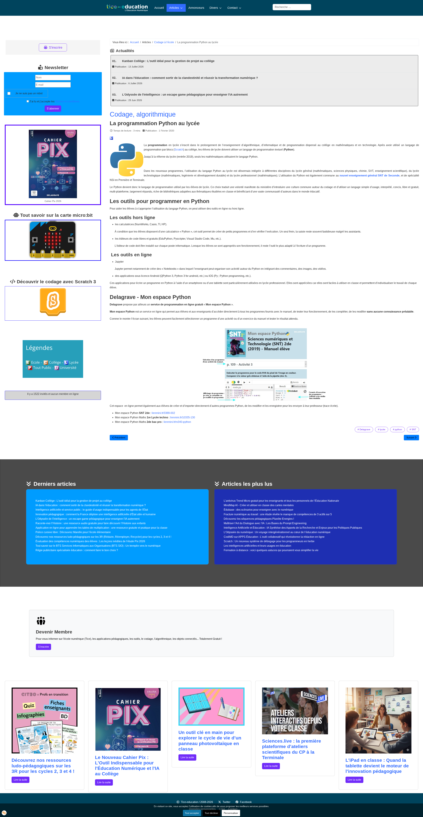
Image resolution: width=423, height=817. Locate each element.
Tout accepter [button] (192, 813)
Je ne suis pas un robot (28, 93)
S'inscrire (55, 47)
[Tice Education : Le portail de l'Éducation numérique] (127, 7)
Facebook (246, 802)
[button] (4, 812)
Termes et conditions (67, 101)
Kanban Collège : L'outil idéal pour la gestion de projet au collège (168, 61)
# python (397, 429)
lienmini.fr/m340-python (177, 421)
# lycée (381, 429)
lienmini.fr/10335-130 (182, 417)
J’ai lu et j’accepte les (54, 101)
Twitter (226, 802)
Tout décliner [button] (211, 813)
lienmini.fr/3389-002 (163, 413)
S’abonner (53, 108)
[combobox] (292, 7)
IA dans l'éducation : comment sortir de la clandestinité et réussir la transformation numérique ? (190, 78)
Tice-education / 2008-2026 (197, 802)
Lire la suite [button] (20, 779)
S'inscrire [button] (43, 646)
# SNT (413, 429)
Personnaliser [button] (231, 813)
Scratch (178, 149)
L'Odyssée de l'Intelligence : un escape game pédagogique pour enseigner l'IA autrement (185, 94)
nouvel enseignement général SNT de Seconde (370, 175)
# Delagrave (364, 429)
